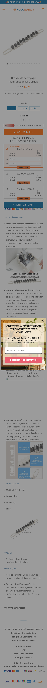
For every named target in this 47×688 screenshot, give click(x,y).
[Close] (43, 320)
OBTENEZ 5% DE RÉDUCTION (23, 360)
